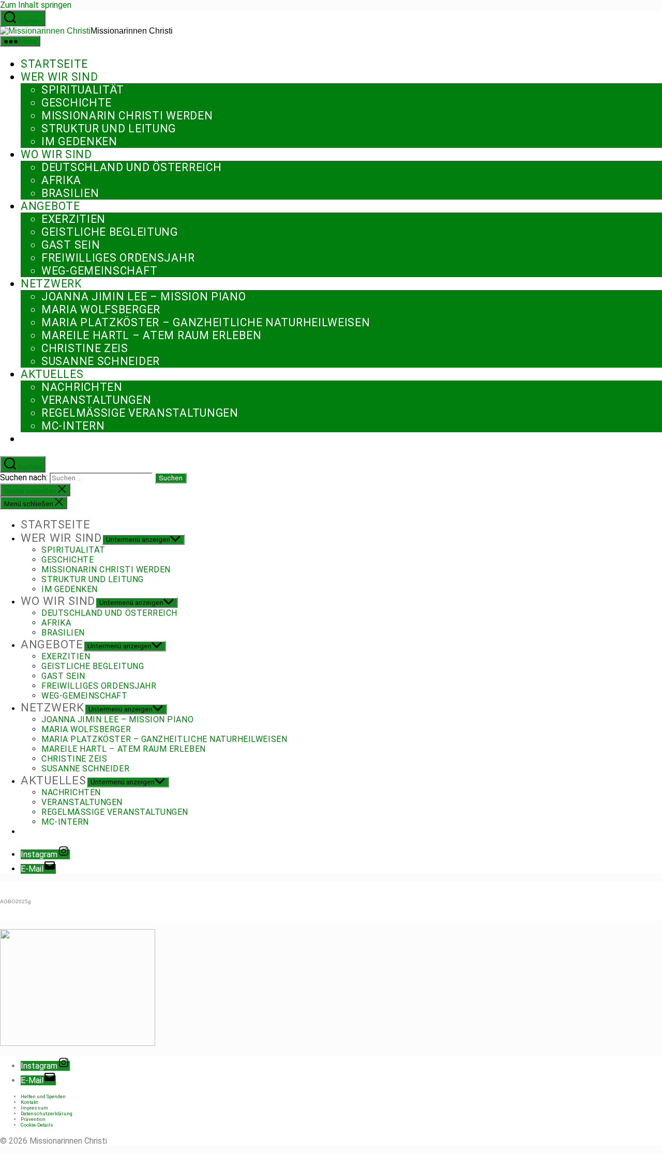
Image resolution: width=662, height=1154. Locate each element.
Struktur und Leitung (108, 128)
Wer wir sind (59, 76)
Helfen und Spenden (43, 1096)
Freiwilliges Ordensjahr (117, 257)
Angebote (50, 206)
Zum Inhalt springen (35, 5)
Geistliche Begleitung (109, 231)
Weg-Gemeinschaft (99, 270)
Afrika (61, 180)
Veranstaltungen (96, 399)
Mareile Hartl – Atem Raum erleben (151, 335)
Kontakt (29, 1102)
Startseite (54, 63)
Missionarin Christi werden (127, 115)
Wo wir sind (56, 154)
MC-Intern (72, 425)
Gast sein (70, 244)
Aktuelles (52, 374)
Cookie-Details (37, 1125)
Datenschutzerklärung (46, 1113)
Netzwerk (51, 283)
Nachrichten (82, 387)
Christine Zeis (84, 348)
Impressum (34, 1108)
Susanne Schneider (100, 361)
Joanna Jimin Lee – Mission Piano (143, 296)
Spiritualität (82, 89)
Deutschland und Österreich (131, 167)
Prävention (33, 1119)
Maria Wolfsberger (100, 309)
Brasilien (70, 193)
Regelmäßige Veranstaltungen (139, 412)
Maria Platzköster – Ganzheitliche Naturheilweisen (205, 322)
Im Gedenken (79, 141)
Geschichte (76, 102)
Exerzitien (73, 218)
